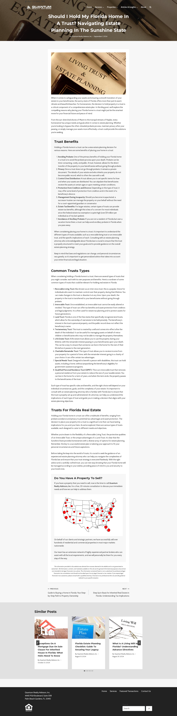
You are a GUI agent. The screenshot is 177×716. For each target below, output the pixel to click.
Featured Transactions (129, 691)
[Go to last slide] (37, 642)
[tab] (84, 670)
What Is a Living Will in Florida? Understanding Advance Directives (125, 646)
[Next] (139, 642)
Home (89, 7)
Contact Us (146, 691)
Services (113, 691)
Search (125, 704)
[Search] (149, 708)
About (143, 7)
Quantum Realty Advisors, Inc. (82, 36)
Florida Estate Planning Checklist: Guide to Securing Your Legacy (88, 646)
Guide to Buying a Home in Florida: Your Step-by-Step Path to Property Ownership (67, 592)
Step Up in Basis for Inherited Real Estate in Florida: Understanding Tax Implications (111, 592)
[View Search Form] (150, 7)
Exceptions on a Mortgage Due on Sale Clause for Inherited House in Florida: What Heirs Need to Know (50, 649)
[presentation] (51, 628)
